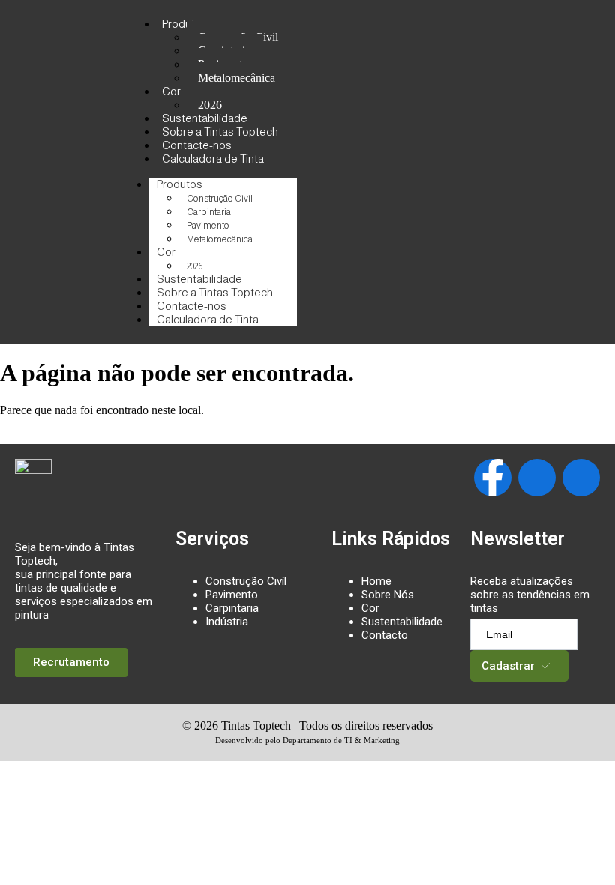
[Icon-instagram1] (537, 477)
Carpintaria (209, 212)
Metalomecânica (236, 77)
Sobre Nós (388, 595)
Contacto (385, 635)
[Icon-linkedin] (581, 477)
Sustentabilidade (402, 621)
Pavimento (208, 225)
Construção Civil (220, 199)
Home (377, 581)
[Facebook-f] (493, 477)
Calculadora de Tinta (213, 158)
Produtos (185, 23)
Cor (171, 91)
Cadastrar (508, 666)
